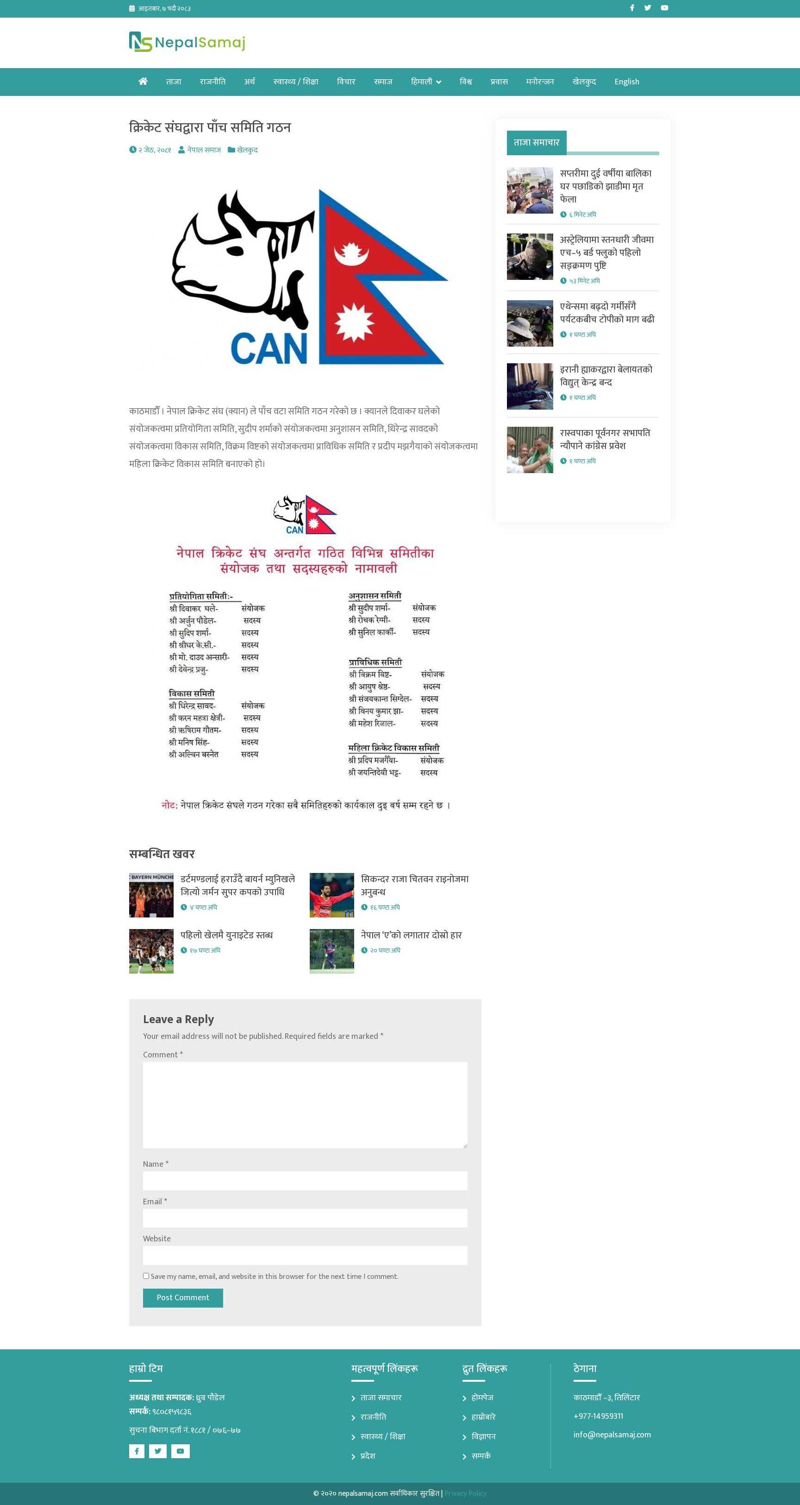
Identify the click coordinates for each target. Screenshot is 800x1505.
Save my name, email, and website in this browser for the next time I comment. (275, 1277)
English (627, 82)
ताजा (173, 82)
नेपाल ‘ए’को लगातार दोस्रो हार (411, 935)
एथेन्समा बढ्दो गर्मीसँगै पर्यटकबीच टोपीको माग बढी (607, 313)
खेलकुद (584, 82)
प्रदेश (368, 1456)
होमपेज (483, 1398)
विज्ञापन (484, 1437)
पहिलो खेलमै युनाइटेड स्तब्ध (227, 935)
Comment (163, 1055)
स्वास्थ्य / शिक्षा (296, 82)
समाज (383, 82)
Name (156, 1164)
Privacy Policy (465, 1493)
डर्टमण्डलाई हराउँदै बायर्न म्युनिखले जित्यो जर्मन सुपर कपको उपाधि (238, 886)
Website (157, 1239)
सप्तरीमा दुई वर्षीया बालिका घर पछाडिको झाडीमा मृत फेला (605, 187)
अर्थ (249, 82)
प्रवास (499, 82)
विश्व (466, 82)
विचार (346, 82)
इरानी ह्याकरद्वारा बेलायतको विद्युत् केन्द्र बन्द (606, 376)
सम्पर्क (481, 1456)
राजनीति (212, 82)
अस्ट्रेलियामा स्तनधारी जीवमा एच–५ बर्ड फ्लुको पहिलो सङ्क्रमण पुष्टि (607, 253)
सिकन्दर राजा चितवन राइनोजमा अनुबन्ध (415, 886)
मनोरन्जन (540, 82)
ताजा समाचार (381, 1398)
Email (155, 1202)
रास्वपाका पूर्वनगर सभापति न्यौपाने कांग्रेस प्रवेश (605, 439)
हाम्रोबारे (484, 1417)
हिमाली (421, 82)
